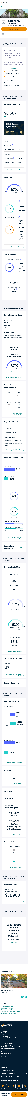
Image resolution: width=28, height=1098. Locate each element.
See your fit (7, 342)
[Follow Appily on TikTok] (19, 1086)
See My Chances (14, 29)
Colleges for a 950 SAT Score (8, 1013)
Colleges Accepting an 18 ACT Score (10, 1011)
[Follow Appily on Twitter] (8, 1086)
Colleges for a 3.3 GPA (7, 1008)
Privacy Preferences (6, 1056)
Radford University (7, 990)
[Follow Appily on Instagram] (3, 1086)
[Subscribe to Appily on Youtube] (24, 1086)
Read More (14, 68)
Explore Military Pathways (10, 132)
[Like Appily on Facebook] (14, 1086)
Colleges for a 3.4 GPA (7, 1009)
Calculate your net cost (10, 116)
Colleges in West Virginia (7, 1006)
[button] (3, 34)
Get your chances (13, 371)
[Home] (5, 2)
